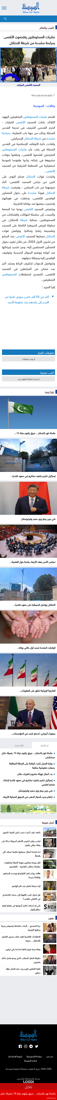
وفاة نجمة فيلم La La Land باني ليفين (23, 949)
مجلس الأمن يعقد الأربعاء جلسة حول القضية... (32, 561)
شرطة (37, 138)
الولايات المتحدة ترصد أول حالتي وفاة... (36, 647)
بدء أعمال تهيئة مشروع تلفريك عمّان (34, 773)
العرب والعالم (47, 27)
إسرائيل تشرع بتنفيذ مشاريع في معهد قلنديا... (33, 475)
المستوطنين (30, 116)
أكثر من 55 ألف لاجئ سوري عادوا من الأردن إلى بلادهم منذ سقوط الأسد (27, 298)
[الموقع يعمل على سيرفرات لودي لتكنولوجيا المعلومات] (28, 1081)
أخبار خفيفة (48, 822)
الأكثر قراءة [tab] (19, 745)
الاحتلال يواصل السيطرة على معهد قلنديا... (34, 604)
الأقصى (20, 121)
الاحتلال (28, 138)
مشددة (51, 138)
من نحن (49, 1056)
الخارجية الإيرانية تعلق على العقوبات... (37, 690)
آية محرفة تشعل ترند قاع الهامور (26, 886)
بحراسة (6, 132)
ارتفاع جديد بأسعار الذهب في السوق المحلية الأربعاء (27, 796)
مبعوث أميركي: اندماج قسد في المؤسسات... (33, 733)
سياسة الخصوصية (34, 1056)
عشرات (43, 116)
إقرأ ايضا (49, 391)
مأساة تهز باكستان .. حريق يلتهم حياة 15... (34, 433)
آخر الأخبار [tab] (44, 745)
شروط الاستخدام (15, 1056)
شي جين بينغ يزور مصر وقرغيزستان (38, 518)
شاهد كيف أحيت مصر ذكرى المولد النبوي (21, 832)
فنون (51, 917)
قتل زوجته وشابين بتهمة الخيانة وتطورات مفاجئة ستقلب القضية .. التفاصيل (22, 864)
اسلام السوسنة (30, 1060)
